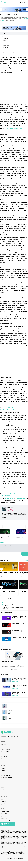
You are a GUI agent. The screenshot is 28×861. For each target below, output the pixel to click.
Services (3, 741)
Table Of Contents (6, 33)
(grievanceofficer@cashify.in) (7, 841)
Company (3, 765)
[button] (24, 554)
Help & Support (4, 796)
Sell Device (3, 782)
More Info (3, 808)
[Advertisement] (14, 89)
